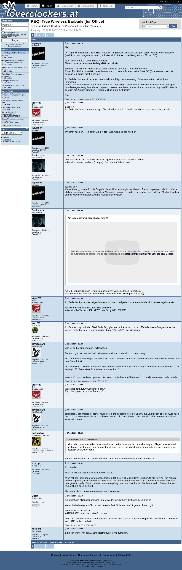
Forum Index (41, 26)
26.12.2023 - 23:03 (74, 385)
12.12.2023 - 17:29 (74, 43)
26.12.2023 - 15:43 (74, 344)
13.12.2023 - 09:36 (74, 323)
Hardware (56, 26)
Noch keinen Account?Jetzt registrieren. (15, 45)
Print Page (151, 22)
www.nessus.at (97, 566)
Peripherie (71, 26)
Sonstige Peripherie (90, 26)
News (12, 126)
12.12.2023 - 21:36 (74, 128)
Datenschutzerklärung (10, 35)
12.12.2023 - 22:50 (74, 210)
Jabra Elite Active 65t (100, 52)
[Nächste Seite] (51, 35)
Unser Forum (69, 555)
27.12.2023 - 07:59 (74, 496)
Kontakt (55, 555)
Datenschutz (124, 555)
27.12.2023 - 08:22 (74, 529)
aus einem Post (77, 439)
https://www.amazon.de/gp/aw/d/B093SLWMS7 (89, 472)
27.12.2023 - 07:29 (74, 433)
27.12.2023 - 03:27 (74, 410)
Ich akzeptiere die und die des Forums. (13, 35)
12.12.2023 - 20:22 (74, 103)
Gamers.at (7, 139)
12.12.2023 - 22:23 (74, 183)
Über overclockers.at (89, 555)
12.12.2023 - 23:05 (74, 298)
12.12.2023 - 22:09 (74, 155)
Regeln (4, 37)
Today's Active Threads (15, 53)
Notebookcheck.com (11, 141)
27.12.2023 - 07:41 (74, 463)
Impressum (109, 555)
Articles (18, 126)
